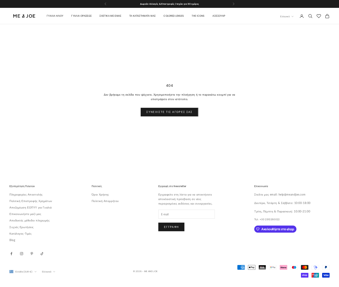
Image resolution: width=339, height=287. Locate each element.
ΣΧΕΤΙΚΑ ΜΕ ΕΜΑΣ (110, 16)
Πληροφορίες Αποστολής (26, 194)
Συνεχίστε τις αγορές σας (169, 111)
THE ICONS (198, 16)
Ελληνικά (285, 16)
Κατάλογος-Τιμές (20, 233)
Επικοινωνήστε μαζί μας (25, 214)
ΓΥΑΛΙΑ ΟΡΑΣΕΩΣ (81, 16)
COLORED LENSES (173, 16)
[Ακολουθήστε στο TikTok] (42, 254)
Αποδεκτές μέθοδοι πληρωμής (29, 220)
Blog (12, 240)
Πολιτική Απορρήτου (105, 201)
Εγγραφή (171, 227)
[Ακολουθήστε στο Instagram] (22, 254)
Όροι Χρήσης (100, 194)
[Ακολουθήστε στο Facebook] (11, 254)
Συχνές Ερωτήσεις (21, 227)
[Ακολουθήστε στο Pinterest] (32, 254)
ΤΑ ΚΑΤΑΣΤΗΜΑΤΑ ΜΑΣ (142, 16)
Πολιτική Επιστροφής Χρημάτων (30, 201)
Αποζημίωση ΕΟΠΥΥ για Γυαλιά (30, 207)
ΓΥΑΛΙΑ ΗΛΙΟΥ (55, 16)
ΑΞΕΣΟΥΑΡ (218, 16)
